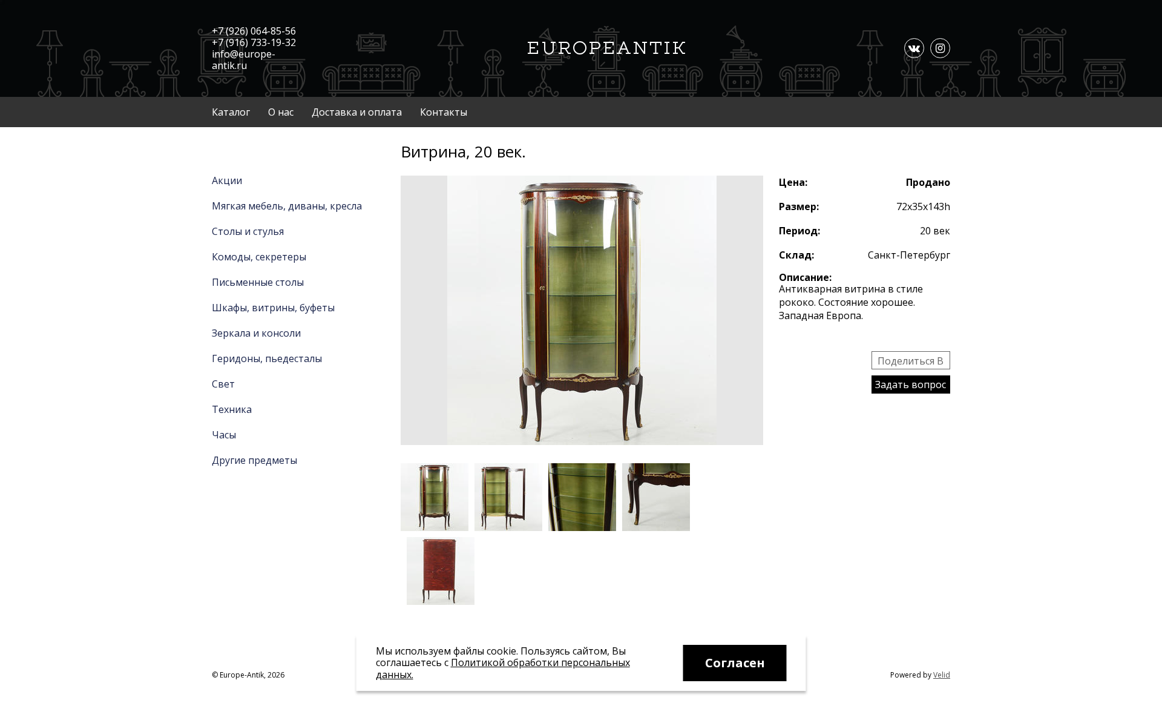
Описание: (805, 277)
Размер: (799, 206)
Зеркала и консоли (256, 333)
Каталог (231, 112)
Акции (227, 180)
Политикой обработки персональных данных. (503, 668)
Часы (224, 434)
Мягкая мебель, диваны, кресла (287, 206)
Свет (223, 384)
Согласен (735, 663)
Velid (941, 675)
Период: (799, 231)
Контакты (443, 112)
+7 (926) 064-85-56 (254, 31)
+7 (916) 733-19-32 (254, 42)
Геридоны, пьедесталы (267, 358)
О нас (281, 112)
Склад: (796, 255)
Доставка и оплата (357, 112)
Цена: (793, 182)
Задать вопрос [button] (910, 384)
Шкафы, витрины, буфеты (273, 307)
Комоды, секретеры (259, 256)
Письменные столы (258, 282)
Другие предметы (254, 460)
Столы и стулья (248, 231)
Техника (232, 409)
